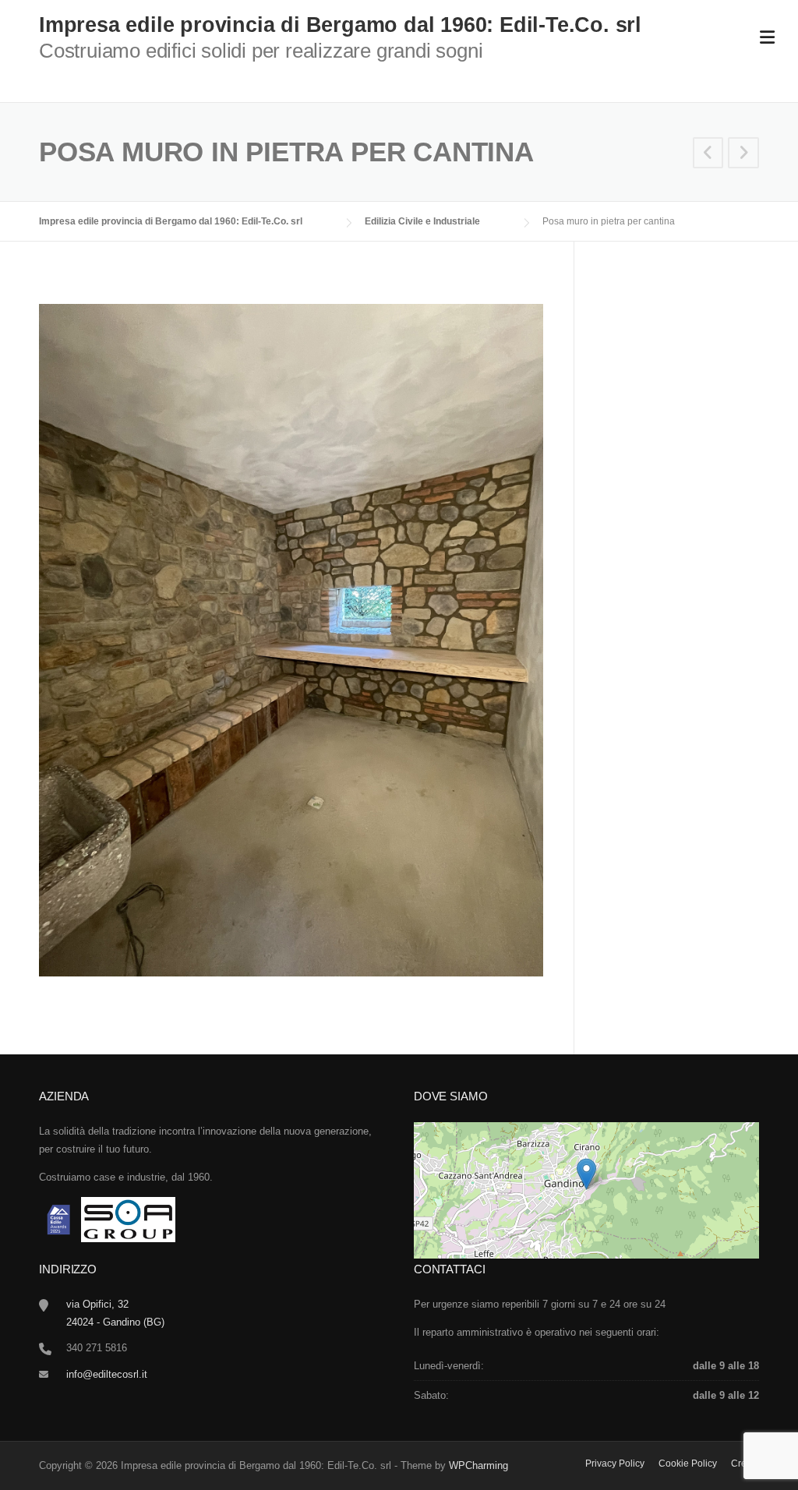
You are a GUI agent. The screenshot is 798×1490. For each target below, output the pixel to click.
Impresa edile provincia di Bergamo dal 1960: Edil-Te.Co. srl (340, 25)
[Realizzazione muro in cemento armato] (743, 154)
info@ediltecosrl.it (106, 1374)
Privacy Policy (614, 1463)
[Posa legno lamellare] (708, 154)
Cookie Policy (688, 1463)
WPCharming (478, 1465)
